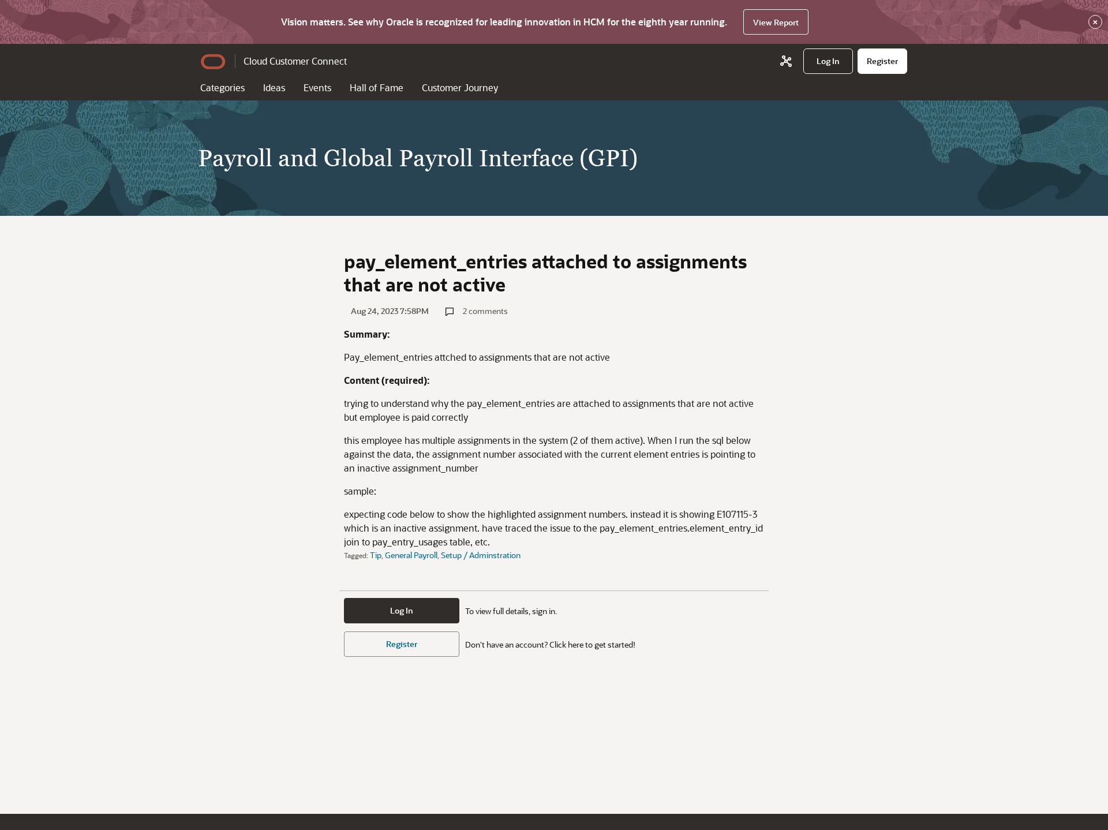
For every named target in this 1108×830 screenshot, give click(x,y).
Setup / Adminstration (481, 554)
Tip (375, 554)
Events (317, 87)
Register (401, 643)
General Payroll (411, 554)
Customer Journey (460, 87)
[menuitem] (828, 61)
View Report (776, 22)
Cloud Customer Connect (295, 61)
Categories (222, 87)
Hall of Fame (376, 87)
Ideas (274, 87)
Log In (401, 610)
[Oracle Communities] (786, 61)
